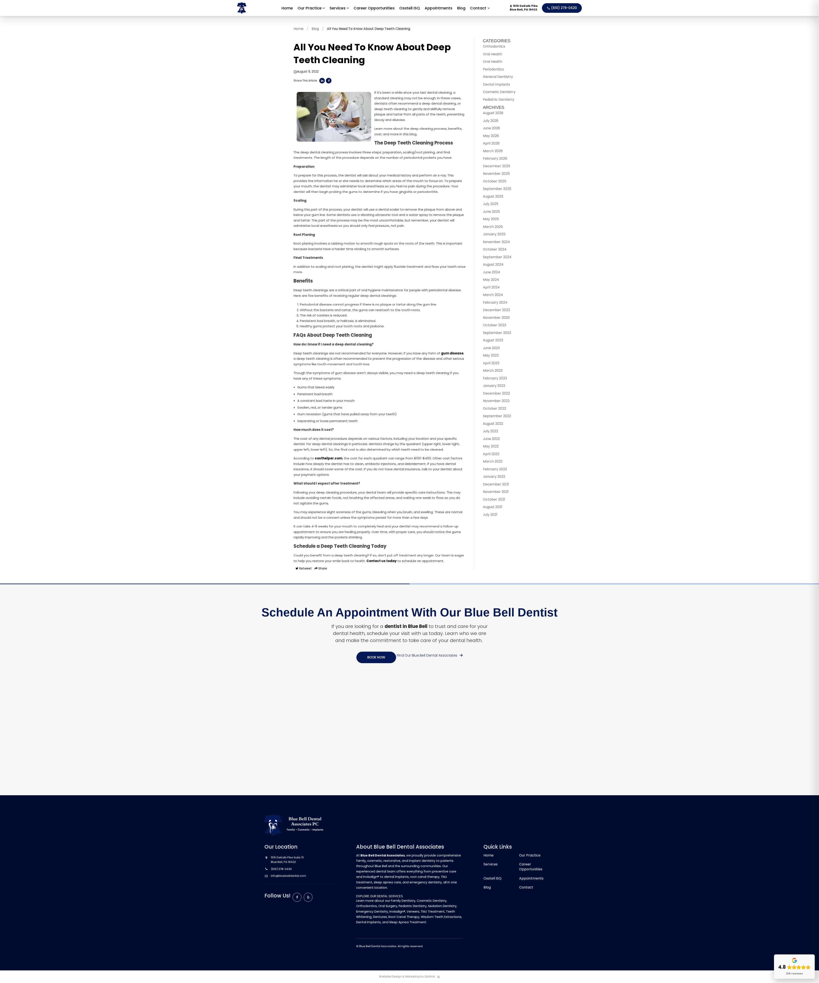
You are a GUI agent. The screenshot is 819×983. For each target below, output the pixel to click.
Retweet (305, 568)
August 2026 (493, 113)
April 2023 (491, 363)
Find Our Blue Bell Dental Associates (427, 655)
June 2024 (491, 272)
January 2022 (494, 476)
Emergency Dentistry (372, 911)
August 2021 (492, 506)
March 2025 (493, 226)
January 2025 (494, 234)
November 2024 (496, 241)
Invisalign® (397, 911)
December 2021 (496, 484)
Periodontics (493, 69)
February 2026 (495, 158)
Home (298, 28)
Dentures (380, 917)
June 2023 (491, 347)
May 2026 (491, 135)
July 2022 (490, 431)
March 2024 (493, 294)
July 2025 (490, 203)
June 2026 (491, 128)
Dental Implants (496, 84)
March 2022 (492, 461)
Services (491, 864)
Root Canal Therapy (403, 917)
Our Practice (529, 855)
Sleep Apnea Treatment (407, 922)
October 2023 (494, 325)
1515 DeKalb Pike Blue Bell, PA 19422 (524, 8)
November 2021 (496, 491)
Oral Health (492, 54)
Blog (315, 28)
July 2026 (490, 120)
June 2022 (491, 438)
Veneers (413, 911)
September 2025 (497, 188)
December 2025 (496, 166)
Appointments (531, 878)
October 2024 (495, 249)
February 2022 (495, 469)
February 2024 (495, 302)
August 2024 (493, 264)
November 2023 (496, 317)
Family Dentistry (403, 901)
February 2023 (495, 378)
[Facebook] (297, 897)
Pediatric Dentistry (498, 99)
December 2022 (496, 393)
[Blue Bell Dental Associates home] (296, 825)
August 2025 (493, 196)
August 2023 (493, 340)
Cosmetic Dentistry (499, 91)
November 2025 (496, 173)
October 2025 (494, 181)
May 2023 (491, 355)
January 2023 (494, 385)
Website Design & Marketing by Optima (407, 977)
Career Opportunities (530, 867)
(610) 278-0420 (563, 8)
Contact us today (381, 561)
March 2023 (492, 370)
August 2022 (493, 423)
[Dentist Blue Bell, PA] (254, 15)
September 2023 (497, 332)
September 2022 (497, 416)
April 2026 (491, 143)
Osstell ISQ (492, 878)
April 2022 (491, 453)
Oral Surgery (387, 906)
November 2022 (496, 400)
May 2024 (491, 279)
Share (322, 568)
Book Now (376, 657)
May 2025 (491, 219)
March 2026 (493, 151)
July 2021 (490, 514)
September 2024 (497, 257)
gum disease (452, 353)
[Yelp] (308, 897)
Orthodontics (494, 46)
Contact (526, 887)
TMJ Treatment (432, 911)
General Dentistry (498, 76)
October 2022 (494, 408)
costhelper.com (328, 458)
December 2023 (496, 309)
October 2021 (494, 499)
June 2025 (491, 211)
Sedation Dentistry (442, 906)
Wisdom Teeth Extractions (441, 917)
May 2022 (491, 446)
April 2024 (491, 287)
